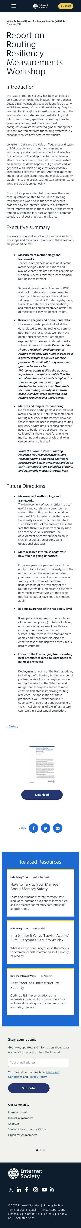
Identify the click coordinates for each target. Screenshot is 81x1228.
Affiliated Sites (25, 1218)
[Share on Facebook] (33, 828)
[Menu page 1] (37, 1150)
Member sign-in (18, 1112)
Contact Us (32, 1214)
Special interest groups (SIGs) (27, 1129)
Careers (49, 1214)
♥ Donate (66, 6)
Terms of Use (16, 1209)
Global (12, 726)
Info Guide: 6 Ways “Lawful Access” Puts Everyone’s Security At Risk (39, 938)
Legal (32, 1209)
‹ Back (22, 828)
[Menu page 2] (40, 1150)
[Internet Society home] (40, 6)
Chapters (14, 1123)
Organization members (22, 1135)
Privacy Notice (53, 1205)
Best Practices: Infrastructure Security (34, 985)
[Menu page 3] (44, 1150)
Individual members (20, 1118)
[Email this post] (57, 828)
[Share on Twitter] (45, 828)
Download (42, 795)
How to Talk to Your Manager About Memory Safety (35, 887)
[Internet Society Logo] (25, 1173)
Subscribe (28, 1088)
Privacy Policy (38, 1077)
